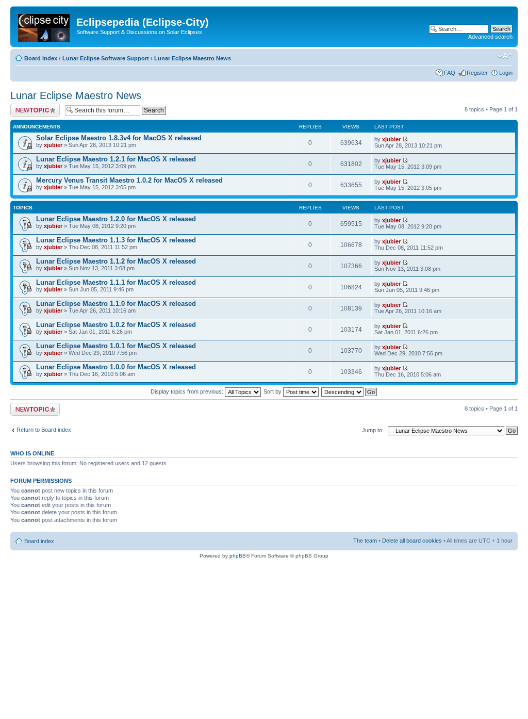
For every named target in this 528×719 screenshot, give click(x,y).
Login (506, 73)
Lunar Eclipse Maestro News (192, 58)
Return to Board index (43, 430)
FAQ (449, 73)
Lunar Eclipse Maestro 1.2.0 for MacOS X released (116, 219)
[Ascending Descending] (349, 391)
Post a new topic (31, 107)
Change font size (505, 56)
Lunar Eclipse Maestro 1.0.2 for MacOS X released (116, 325)
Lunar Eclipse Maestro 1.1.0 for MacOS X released (116, 303)
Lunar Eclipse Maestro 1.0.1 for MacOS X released (116, 346)
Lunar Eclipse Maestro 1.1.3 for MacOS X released (116, 240)
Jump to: (373, 430)
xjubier (53, 145)
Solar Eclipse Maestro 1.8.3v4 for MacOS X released (119, 138)
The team (365, 540)
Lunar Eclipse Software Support (105, 58)
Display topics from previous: (188, 391)
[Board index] (44, 26)
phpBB (237, 556)
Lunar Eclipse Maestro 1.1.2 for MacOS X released (116, 261)
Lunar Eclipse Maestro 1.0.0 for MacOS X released (116, 367)
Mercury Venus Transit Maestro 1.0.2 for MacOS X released (129, 180)
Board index (40, 58)
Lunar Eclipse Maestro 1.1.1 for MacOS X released (116, 282)
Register (477, 73)
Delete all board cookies (412, 540)
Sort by (273, 391)
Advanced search (490, 37)
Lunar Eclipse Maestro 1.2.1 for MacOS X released (116, 159)
